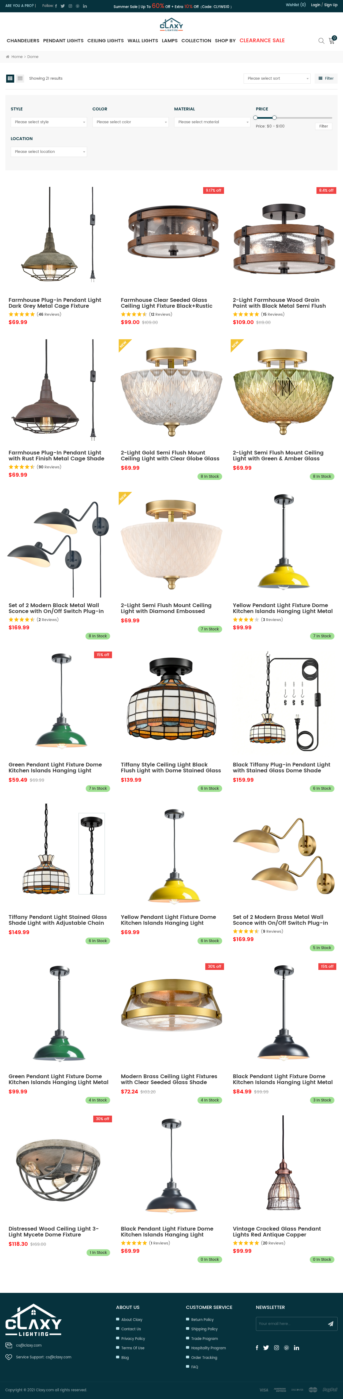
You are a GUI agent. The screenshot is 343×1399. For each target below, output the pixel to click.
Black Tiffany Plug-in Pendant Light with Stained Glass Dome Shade (281, 768)
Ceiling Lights (105, 41)
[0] (255, 117)
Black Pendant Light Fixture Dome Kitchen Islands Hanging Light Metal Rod (283, 1080)
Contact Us (131, 1329)
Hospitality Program (208, 1348)
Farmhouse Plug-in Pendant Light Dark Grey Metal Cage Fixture (55, 303)
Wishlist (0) (296, 5)
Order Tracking (204, 1358)
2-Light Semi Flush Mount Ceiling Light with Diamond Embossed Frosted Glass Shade (166, 609)
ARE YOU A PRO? (19, 6)
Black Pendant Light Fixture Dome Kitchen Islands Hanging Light (167, 1232)
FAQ (194, 1367)
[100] (274, 117)
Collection (196, 41)
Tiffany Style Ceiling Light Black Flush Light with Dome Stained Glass (171, 768)
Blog (125, 1358)
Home (17, 57)
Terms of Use (132, 1348)
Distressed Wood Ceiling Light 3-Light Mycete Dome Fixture (54, 1232)
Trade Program (204, 1339)
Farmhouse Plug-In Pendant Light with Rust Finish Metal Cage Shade (56, 456)
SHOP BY (225, 41)
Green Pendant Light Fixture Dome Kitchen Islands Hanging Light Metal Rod (59, 1080)
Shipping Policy (204, 1329)
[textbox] (277, 78)
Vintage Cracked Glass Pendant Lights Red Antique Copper (277, 1232)
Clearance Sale (262, 40)
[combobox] (277, 79)
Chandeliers (23, 41)
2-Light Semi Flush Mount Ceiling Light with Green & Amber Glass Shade (278, 456)
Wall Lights (143, 41)
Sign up (331, 5)
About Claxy (131, 1320)
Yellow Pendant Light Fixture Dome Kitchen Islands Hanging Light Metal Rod (283, 609)
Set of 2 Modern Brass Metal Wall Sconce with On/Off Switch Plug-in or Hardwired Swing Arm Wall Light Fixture (281, 920)
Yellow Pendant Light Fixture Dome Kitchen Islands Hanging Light (168, 920)
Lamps (170, 41)
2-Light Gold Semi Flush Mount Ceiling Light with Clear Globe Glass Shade (170, 456)
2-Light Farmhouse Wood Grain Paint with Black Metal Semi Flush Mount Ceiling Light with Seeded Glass (279, 303)
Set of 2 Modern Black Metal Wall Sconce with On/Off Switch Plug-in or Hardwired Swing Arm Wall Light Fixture (57, 609)
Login (315, 5)
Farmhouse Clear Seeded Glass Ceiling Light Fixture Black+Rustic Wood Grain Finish (166, 303)
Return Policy (202, 1320)
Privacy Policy (133, 1339)
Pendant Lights (63, 41)
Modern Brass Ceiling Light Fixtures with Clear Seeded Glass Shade (169, 1080)
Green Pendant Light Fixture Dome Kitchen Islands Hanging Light (55, 768)
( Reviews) (49, 314)
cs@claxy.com (29, 1345)
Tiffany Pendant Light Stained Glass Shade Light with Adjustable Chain (58, 920)
